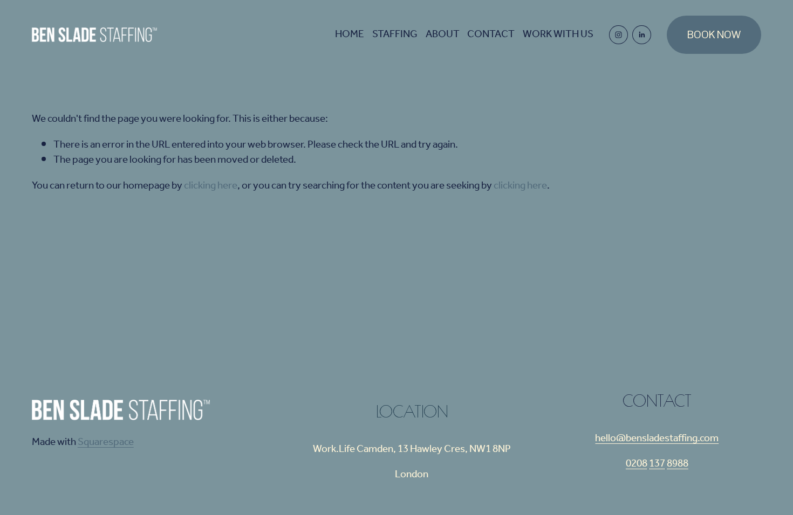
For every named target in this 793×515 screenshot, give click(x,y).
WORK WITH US (558, 35)
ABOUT (443, 35)
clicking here (210, 186)
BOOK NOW (714, 34)
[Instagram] (618, 34)
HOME (349, 35)
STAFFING (395, 35)
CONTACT (491, 35)
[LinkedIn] (641, 34)
